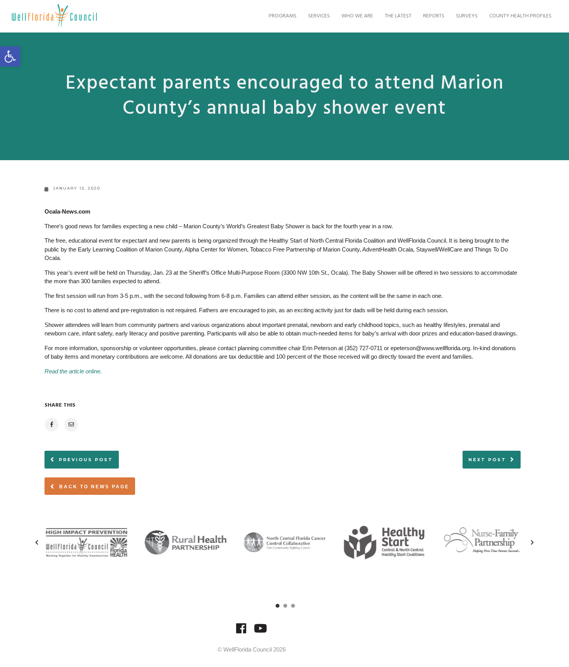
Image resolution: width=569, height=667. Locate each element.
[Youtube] (260, 632)
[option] (86, 542)
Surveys (467, 16)
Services (319, 16)
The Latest (398, 16)
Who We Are (357, 16)
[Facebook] (241, 632)
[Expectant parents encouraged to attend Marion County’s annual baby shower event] (51, 424)
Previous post (86, 459)
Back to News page (93, 486)
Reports (433, 16)
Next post (487, 459)
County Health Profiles (520, 16)
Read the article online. (73, 371)
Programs (282, 16)
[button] (10, 56)
